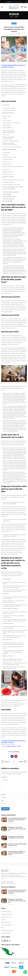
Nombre (3, 794)
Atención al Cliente (5, 922)
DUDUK (16, 16)
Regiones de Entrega (6, 917)
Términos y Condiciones (7, 930)
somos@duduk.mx (11, 883)
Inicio (11, 16)
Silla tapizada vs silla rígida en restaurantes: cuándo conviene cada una (17, 829)
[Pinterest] (15, 756)
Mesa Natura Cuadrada (8, 198)
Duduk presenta (13, 34)
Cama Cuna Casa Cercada (9, 196)
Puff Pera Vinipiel (7, 194)
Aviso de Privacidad (5, 933)
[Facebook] (12, 756)
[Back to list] (14, 762)
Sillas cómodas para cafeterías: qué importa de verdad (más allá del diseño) (16, 853)
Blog (2, 927)
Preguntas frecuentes (6, 914)
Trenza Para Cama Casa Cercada (10, 192)
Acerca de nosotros (6, 911)
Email (2, 800)
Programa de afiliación (6, 925)
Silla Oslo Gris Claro (7, 201)
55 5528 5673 (9, 881)
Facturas (3, 919)
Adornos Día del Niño (13, 751)
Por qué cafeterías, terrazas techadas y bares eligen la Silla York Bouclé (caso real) (17, 820)
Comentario (4, 777)
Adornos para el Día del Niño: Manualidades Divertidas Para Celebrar (14, 29)
